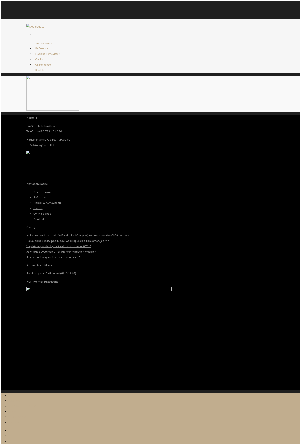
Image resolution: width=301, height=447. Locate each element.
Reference (40, 197)
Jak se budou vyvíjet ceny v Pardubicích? (53, 257)
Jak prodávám (42, 192)
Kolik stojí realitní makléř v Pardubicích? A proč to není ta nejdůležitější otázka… (79, 235)
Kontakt (40, 70)
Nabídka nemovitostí (47, 53)
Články (38, 208)
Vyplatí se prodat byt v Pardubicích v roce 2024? (58, 246)
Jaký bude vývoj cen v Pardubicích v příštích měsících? (62, 251)
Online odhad (42, 213)
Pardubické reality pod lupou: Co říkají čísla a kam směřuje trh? (67, 241)
